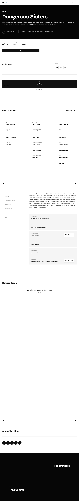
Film (36, 218)
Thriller (41, 31)
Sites (6, 217)
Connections (8, 213)
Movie (39, 218)
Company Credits (9, 204)
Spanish (37, 244)
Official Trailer (39, 90)
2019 (61, 67)
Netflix (14, 44)
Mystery (37, 31)
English (32, 244)
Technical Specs (9, 208)
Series (47, 218)
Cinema (33, 218)
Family (33, 31)
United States (37, 253)
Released (24, 44)
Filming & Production (10, 200)
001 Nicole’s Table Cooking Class (39, 290)
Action (29, 31)
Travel (39, 292)
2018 (56, 67)
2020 (65, 67)
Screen (43, 218)
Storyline (7, 196)
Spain (32, 253)
